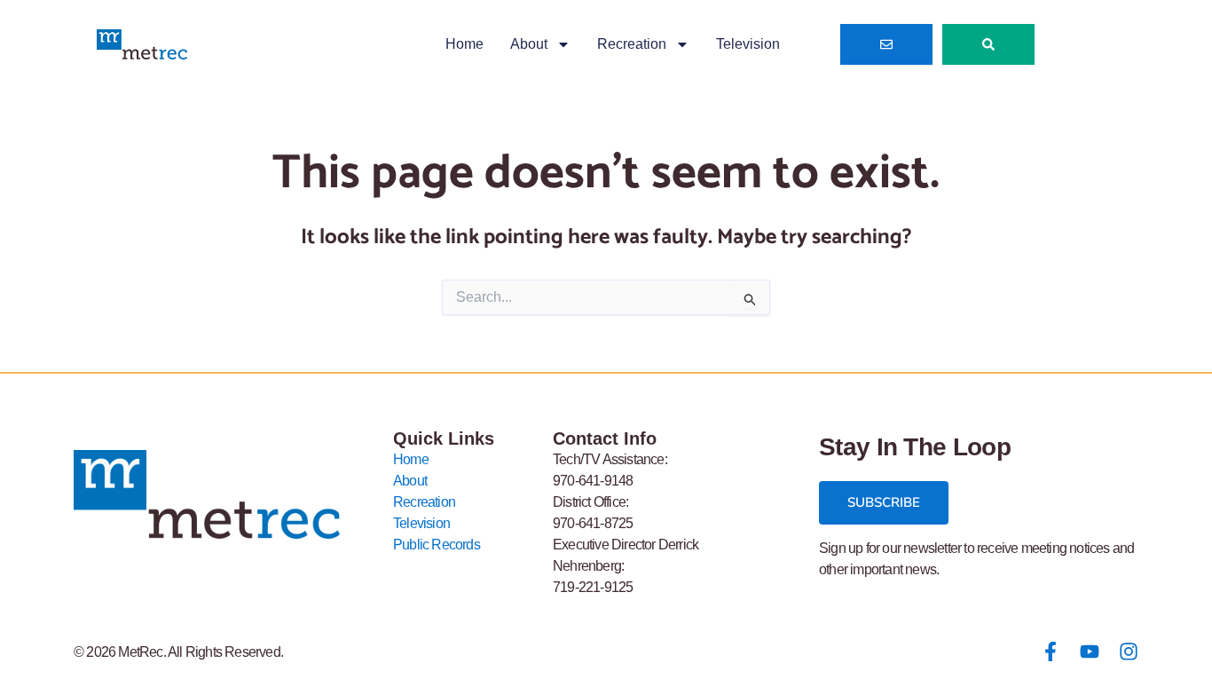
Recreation (631, 43)
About (528, 43)
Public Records (436, 544)
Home (464, 43)
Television (748, 43)
